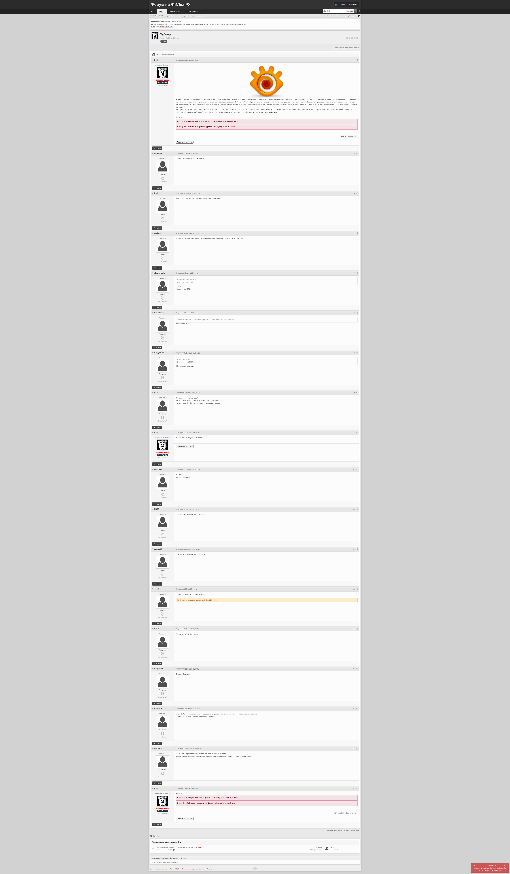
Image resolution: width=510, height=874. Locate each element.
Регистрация (353, 4)
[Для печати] (154, 836)
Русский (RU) (174, 869)
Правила (330, 16)
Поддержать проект (184, 142)
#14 (354, 629)
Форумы (162, 11)
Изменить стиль (161, 869)
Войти (343, 4)
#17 (354, 748)
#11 (354, 509)
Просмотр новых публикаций (345, 16)
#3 (355, 193)
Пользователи (175, 11)
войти (153, 26)
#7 (355, 353)
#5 (355, 273)
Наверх (158, 148)
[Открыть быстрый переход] (359, 16)
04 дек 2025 (334, 850)
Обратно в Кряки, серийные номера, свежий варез (343, 830)
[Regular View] (153, 54)
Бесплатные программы (185, 847)
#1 (355, 60)
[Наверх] (255, 868)
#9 (355, 432)
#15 (354, 669)
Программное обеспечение (165, 847)
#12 (354, 549)
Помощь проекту (191, 11)
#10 (354, 469)
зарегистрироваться (166, 26)
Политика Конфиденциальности (193, 869)
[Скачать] (157, 836)
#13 (354, 589)
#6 (355, 313)
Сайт (152, 11)
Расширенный (359, 11)
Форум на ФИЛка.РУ (171, 4)
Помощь (209, 869)
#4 (355, 233)
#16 (354, 708)
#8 (355, 392)
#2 (355, 153)
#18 (354, 788)
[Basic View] (157, 54)
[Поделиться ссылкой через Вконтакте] (151, 836)
